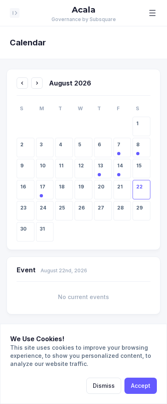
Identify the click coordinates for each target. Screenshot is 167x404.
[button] (152, 13)
